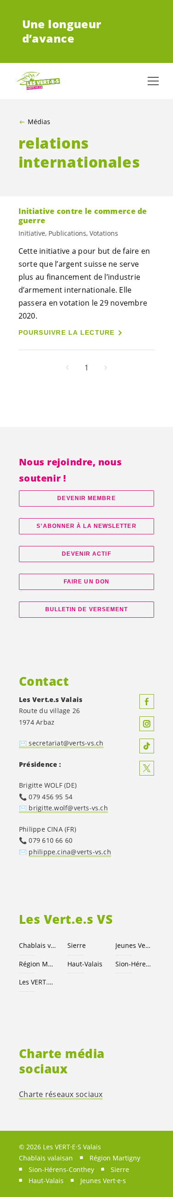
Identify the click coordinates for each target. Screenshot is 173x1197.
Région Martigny (37, 963)
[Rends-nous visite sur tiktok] (146, 746)
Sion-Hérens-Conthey (134, 963)
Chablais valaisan (37, 945)
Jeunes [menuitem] (103, 1180)
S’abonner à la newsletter (86, 526)
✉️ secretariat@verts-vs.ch (61, 743)
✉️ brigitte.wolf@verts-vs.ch (63, 807)
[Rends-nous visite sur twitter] (146, 768)
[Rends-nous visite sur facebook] (146, 701)
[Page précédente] (67, 367)
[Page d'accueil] (37, 81)
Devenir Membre (86, 498)
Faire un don (86, 581)
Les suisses (37, 982)
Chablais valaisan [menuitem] (46, 1157)
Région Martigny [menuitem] (114, 1157)
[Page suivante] (105, 367)
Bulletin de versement (86, 609)
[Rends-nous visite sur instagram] (146, 723)
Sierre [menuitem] (120, 1169)
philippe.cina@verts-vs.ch (70, 851)
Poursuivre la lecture (66, 332)
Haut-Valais (84, 963)
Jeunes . (134, 945)
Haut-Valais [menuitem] (46, 1180)
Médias (39, 122)
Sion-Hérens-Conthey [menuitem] (61, 1169)
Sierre (76, 945)
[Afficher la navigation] (153, 81)
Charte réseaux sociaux (61, 1094)
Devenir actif (86, 554)
